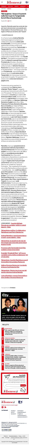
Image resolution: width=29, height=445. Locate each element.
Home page (3, 8)
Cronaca (9, 8)
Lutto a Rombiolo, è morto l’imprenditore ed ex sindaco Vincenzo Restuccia (14, 276)
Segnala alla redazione (13, 436)
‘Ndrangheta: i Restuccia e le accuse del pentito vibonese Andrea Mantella (14, 271)
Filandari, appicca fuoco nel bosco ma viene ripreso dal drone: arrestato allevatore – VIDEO (15, 349)
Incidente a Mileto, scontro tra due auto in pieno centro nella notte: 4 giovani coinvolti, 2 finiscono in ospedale (15, 341)
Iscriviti (23, 385)
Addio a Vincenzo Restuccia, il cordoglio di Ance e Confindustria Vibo (14, 266)
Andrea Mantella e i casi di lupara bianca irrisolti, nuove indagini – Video (13, 236)
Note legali (7, 437)
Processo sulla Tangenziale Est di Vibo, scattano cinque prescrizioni (13, 248)
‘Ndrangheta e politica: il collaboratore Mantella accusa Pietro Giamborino (13, 231)
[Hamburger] (2, 2)
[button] (26, 9)
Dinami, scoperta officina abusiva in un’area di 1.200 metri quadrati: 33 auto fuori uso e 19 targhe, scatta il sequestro (15, 366)
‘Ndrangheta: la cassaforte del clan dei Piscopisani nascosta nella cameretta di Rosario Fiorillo (14, 242)
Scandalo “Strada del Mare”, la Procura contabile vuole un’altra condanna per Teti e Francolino (14, 255)
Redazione (6, 436)
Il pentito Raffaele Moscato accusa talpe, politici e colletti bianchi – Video (13, 225)
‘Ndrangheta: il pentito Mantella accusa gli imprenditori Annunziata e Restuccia (14, 261)
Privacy (20, 436)
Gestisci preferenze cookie (16, 437)
